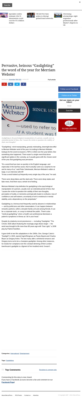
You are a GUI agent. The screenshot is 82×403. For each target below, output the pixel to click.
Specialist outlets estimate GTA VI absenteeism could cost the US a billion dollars (16, 18)
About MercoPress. (7, 395)
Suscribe (69, 110)
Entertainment (24, 353)
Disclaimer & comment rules (48, 370)
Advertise (36, 395)
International (14, 353)
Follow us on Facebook (69, 89)
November (12, 79)
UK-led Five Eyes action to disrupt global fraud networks (44, 16)
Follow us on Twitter (69, 95)
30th (16, 79)
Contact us (27, 395)
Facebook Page (8, 382)
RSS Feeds (18, 395)
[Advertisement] (42, 45)
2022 (19, 79)
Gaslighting (10, 360)
